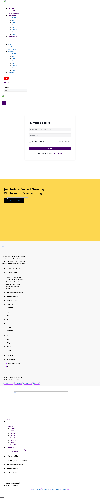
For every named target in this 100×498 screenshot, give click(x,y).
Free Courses (14, 13)
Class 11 (14, 32)
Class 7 (14, 22)
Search (6, 88)
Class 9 (14, 27)
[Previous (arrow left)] (1, 497)
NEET (13, 20)
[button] (31, 40)
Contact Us (13, 37)
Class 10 (14, 30)
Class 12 (14, 34)
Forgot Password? (65, 141)
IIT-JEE (14, 18)
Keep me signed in (38, 141)
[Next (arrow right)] (3, 497)
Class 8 (14, 25)
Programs (13, 15)
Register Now (58, 153)
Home (11, 8)
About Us (12, 11)
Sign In (50, 148)
